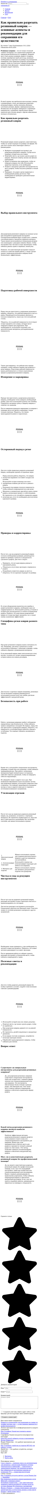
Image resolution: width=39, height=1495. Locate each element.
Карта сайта (9, 1458)
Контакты (8, 1456)
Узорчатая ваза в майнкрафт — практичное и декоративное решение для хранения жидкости (17, 1467)
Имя (3, 1388)
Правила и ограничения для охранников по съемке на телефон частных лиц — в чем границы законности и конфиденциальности (19, 1424)
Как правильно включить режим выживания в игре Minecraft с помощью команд (18, 1480)
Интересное (9, 12)
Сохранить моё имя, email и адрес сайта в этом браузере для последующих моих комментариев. (18, 1412)
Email (3, 1392)
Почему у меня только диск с (11, 1491)
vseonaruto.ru (5, 5)
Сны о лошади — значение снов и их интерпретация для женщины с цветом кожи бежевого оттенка (19, 1464)
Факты (7, 10)
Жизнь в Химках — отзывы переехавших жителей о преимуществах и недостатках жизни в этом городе (19, 1489)
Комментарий (5, 1395)
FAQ (6, 14)
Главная (7, 9)
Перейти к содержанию (9, 1)
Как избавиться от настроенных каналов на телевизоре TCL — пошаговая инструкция (15, 1471)
